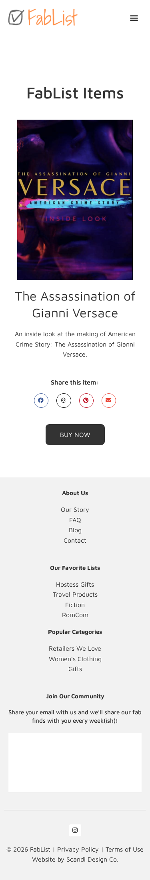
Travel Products (75, 594)
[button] (134, 17)
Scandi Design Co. (92, 859)
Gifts (75, 668)
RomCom (75, 614)
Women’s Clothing (75, 658)
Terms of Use (125, 849)
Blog (75, 529)
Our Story (75, 509)
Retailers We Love (75, 648)
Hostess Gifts (75, 584)
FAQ (75, 519)
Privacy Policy (78, 849)
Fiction (75, 604)
